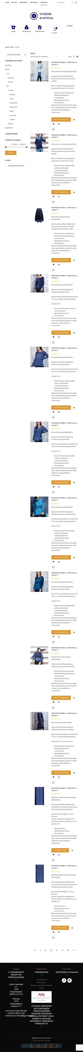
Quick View (74, 119)
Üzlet (11, 47)
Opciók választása (61, 119)
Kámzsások (14, 103)
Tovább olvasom (60, 850)
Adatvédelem (41, 982)
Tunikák (12, 119)
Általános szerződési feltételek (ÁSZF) (41, 987)
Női (8, 86)
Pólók (11, 99)
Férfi (8, 74)
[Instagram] (69, 980)
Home (7, 47)
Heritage (11, 78)
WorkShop (8, 65)
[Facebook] (64, 980)
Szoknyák (13, 115)
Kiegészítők (9, 128)
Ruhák (7, 69)
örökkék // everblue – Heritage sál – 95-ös (66, 866)
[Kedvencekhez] (53, 124)
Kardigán (12, 94)
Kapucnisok (13, 107)
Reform (10, 82)
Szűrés (10, 153)
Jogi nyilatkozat (41, 979)
